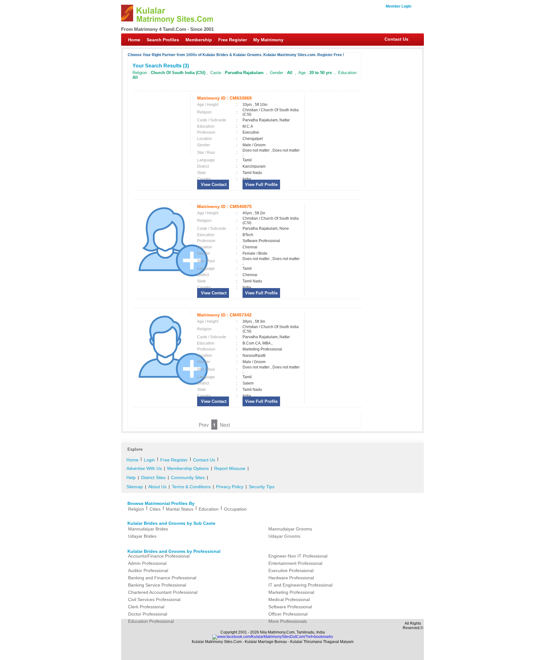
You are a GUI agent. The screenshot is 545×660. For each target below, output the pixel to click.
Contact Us (396, 39)
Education (209, 509)
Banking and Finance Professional (162, 577)
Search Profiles (163, 39)
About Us (157, 486)
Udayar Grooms (284, 536)
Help (131, 477)
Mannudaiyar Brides (148, 528)
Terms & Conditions (191, 486)
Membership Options (188, 468)
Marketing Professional (291, 592)
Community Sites (188, 477)
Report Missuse (229, 468)
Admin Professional (147, 563)
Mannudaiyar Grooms (290, 528)
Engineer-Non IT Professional (297, 556)
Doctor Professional (147, 614)
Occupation (235, 509)
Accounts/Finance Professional (159, 556)
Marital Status (179, 509)
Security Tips (261, 486)
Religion (136, 509)
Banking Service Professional (157, 585)
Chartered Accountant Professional (162, 592)
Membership (198, 39)
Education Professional (151, 621)
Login (149, 459)
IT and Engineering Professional (300, 585)
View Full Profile (261, 184)
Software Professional (290, 606)
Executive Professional (291, 570)
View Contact (213, 184)
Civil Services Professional (154, 599)
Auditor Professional (148, 570)
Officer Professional (288, 614)
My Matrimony (268, 39)
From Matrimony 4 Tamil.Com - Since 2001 (167, 29)
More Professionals (287, 621)
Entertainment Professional (295, 563)
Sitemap (134, 486)
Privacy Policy (229, 486)
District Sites (153, 477)
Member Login (398, 6)
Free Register (232, 39)
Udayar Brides (142, 536)
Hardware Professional (291, 577)
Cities (155, 509)
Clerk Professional (146, 606)
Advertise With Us (144, 468)
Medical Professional (289, 599)
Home (134, 39)
